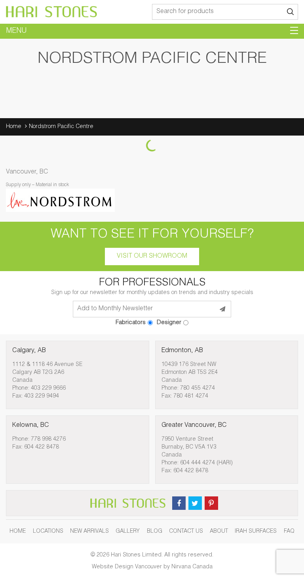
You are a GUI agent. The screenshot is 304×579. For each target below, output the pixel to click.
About (219, 531)
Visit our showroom (152, 256)
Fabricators (131, 323)
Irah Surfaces (256, 531)
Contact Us (186, 531)
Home (13, 127)
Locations (48, 531)
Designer (169, 323)
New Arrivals (89, 531)
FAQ (289, 531)
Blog (154, 531)
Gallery (128, 531)
